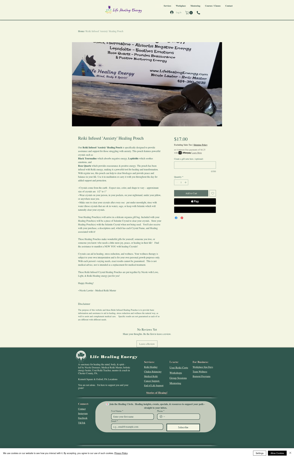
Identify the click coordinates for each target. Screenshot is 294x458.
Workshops (176, 372)
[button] (189, 12)
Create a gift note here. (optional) (188, 158)
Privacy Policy (121, 453)
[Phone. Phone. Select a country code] (162, 416)
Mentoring (175, 383)
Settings (260, 453)
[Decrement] (176, 182)
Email (114, 421)
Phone (160, 411)
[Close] (290, 453)
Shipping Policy (200, 144)
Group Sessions (178, 378)
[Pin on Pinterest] (182, 218)
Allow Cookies (277, 453)
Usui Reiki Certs (179, 367)
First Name (117, 411)
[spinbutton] (181, 182)
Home (81, 31)
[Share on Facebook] (176, 218)
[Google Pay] (195, 210)
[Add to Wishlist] (212, 193)
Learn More (197, 152)
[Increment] (186, 182)
